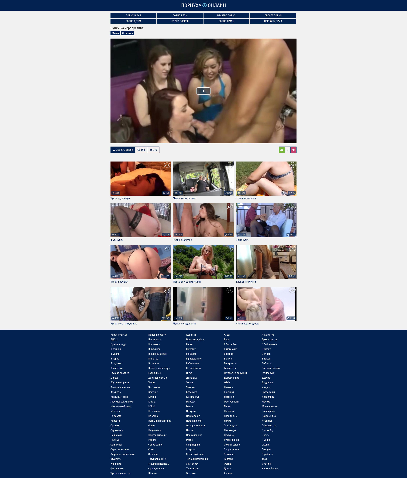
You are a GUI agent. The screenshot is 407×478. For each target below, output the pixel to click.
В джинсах (154, 349)
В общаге (191, 353)
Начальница (269, 415)
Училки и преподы (158, 463)
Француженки (156, 468)
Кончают (229, 392)
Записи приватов (120, 387)
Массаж (190, 401)
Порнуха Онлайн (203, 5)
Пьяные (115, 439)
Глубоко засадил (119, 372)
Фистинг (266, 463)
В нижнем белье (157, 353)
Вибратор (267, 363)
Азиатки (191, 334)
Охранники (116, 430)
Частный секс (270, 468)
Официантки (269, 425)
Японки (228, 473)
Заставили (154, 387)
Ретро (189, 439)
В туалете (153, 363)
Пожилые (229, 435)
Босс (226, 339)
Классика (191, 392)
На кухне (191, 411)
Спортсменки (231, 449)
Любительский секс (121, 401)
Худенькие (192, 468)
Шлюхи (152, 473)
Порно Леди (180, 15)
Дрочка (266, 377)
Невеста (115, 420)
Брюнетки (154, 344)
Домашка (191, 377)
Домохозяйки (231, 377)
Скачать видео (124, 149)
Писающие (230, 430)
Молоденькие (269, 406)
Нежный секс (193, 420)
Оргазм (114, 425)
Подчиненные (194, 435)
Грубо (189, 372)
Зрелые (190, 387)
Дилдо (114, 377)
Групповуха (268, 372)
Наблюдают (193, 415)
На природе (268, 411)
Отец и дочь (231, 425)
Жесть (189, 382)
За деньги (267, 382)
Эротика (191, 473)
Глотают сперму (271, 368)
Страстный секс (195, 454)
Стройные (267, 454)
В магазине (230, 349)
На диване (154, 411)
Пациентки (154, 430)
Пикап (189, 430)
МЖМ (151, 406)
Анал (227, 334)
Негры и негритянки (159, 420)
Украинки (115, 463)
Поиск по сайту (157, 334)
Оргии (151, 425)
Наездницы (230, 415)
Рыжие (266, 439)
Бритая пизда (118, 344)
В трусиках (116, 363)
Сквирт (266, 444)
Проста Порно (273, 15)
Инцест (266, 387)
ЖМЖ (227, 382)
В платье (153, 358)
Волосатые (116, 368)
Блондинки (154, 339)
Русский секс (231, 439)
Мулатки (115, 411)
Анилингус (268, 334)
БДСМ (113, 339)
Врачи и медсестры (159, 368)
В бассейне (230, 344)
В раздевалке (194, 358)
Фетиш (227, 463)
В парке (114, 358)
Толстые (228, 458)
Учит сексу (192, 463)
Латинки (229, 396)
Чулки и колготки (120, 473)
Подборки (116, 435)
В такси (266, 358)
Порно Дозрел (180, 21)
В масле (114, 353)
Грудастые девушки (235, 372)
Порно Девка (133, 21)
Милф (189, 406)
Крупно (152, 396)
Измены (228, 387)
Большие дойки (195, 339)
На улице (153, 415)
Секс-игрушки (232, 444)
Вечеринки (230, 363)
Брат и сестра (269, 339)
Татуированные (157, 458)
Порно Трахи (226, 21)
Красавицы (268, 392)
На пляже (229, 411)
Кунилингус (192, 396)
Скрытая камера (119, 449)
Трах (264, 458)
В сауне (228, 358)
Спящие (266, 449)
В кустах (191, 349)
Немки (227, 420)
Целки (227, 468)
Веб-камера (192, 363)
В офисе (228, 353)
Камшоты (115, 392)
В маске (266, 349)
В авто (189, 344)
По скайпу (267, 430)
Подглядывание (157, 435)
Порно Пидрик (273, 21)
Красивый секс (119, 396)
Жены (151, 382)
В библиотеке (269, 344)
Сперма (190, 449)
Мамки (152, 401)
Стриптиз (127, 33)
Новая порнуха (118, 334)
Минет (115, 33)
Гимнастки (230, 368)
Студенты (115, 458)
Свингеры (116, 444)
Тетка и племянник (197, 458)
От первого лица (195, 425)
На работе (115, 415)
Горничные (154, 372)
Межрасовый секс (120, 406)
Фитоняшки (117, 468)
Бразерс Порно (226, 15)
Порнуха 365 (133, 15)
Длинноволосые (157, 377)
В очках (266, 353)
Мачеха (266, 401)
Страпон (153, 454)
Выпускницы (193, 368)
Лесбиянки (268, 396)
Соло (151, 449)
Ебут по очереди (119, 382)
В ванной (115, 349)
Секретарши (193, 444)
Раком (152, 439)
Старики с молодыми (122, 454)
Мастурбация (231, 401)
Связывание (155, 444)
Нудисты (267, 420)
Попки (265, 435)
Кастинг (153, 392)
